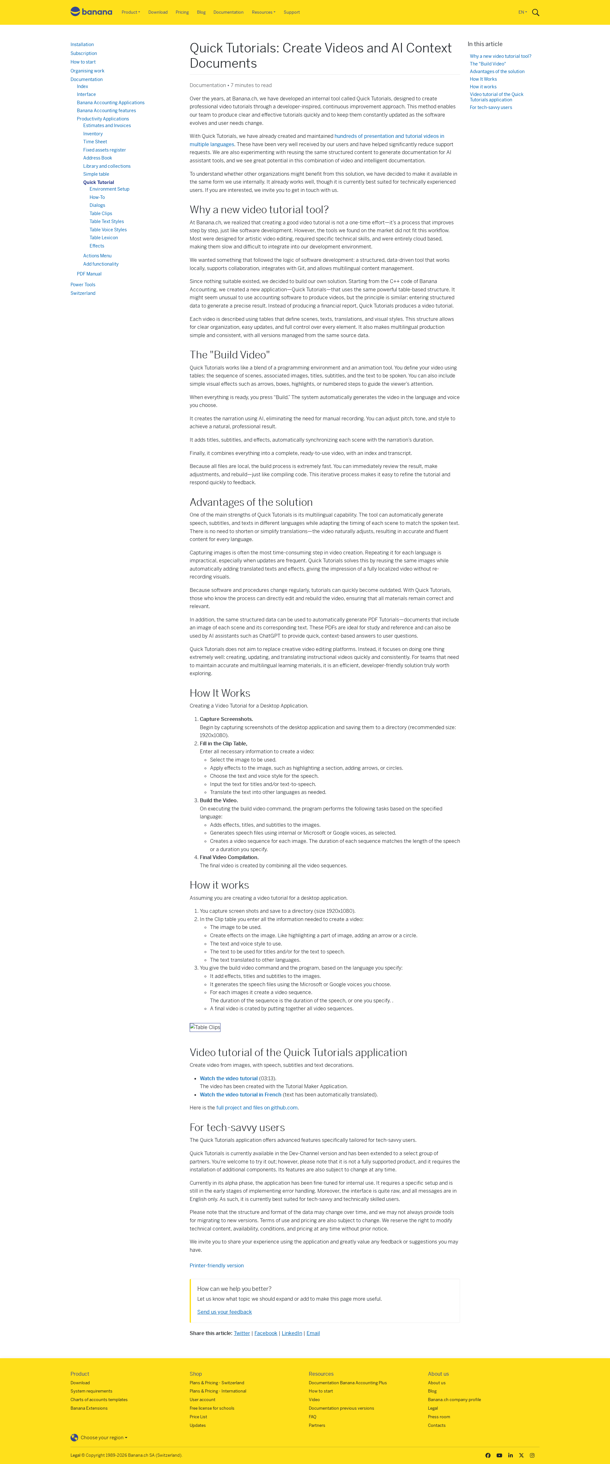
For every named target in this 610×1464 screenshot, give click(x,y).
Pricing (182, 12)
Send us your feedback (224, 1312)
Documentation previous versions (341, 1408)
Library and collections (107, 166)
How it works (483, 87)
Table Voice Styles (108, 230)
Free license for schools (212, 1408)
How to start (83, 62)
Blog (201, 12)
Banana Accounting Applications (111, 102)
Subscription (84, 53)
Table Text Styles (107, 221)
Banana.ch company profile (454, 1399)
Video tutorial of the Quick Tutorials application (497, 97)
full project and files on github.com (257, 1107)
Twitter (242, 1333)
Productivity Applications (103, 119)
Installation (82, 44)
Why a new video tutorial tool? (501, 56)
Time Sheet (95, 142)
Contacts (437, 1425)
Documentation (229, 12)
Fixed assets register (104, 150)
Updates (198, 1425)
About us (437, 1383)
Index (82, 86)
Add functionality (101, 264)
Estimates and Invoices (107, 125)
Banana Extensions (89, 1408)
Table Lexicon (104, 238)
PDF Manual (89, 274)
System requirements (91, 1391)
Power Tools (83, 285)
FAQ (312, 1417)
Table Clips (101, 213)
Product (129, 12)
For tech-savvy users (491, 107)
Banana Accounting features (106, 110)
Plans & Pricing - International (218, 1391)
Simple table (96, 174)
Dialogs (97, 205)
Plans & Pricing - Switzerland (217, 1383)
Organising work (88, 71)
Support (292, 12)
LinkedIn (292, 1333)
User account (202, 1399)
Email (313, 1333)
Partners (317, 1425)
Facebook (265, 1333)
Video (314, 1399)
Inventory (93, 134)
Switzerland (83, 293)
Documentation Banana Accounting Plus (348, 1383)
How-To (97, 197)
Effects (97, 246)
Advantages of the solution (497, 71)
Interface (86, 94)
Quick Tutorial (98, 182)
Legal (433, 1408)
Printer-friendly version (217, 1265)
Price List (198, 1417)
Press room (439, 1417)
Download (158, 12)
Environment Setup (109, 189)
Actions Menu (97, 256)
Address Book (97, 158)
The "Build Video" (488, 64)
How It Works (483, 79)
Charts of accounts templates (99, 1399)
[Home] (91, 12)
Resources (262, 12)
